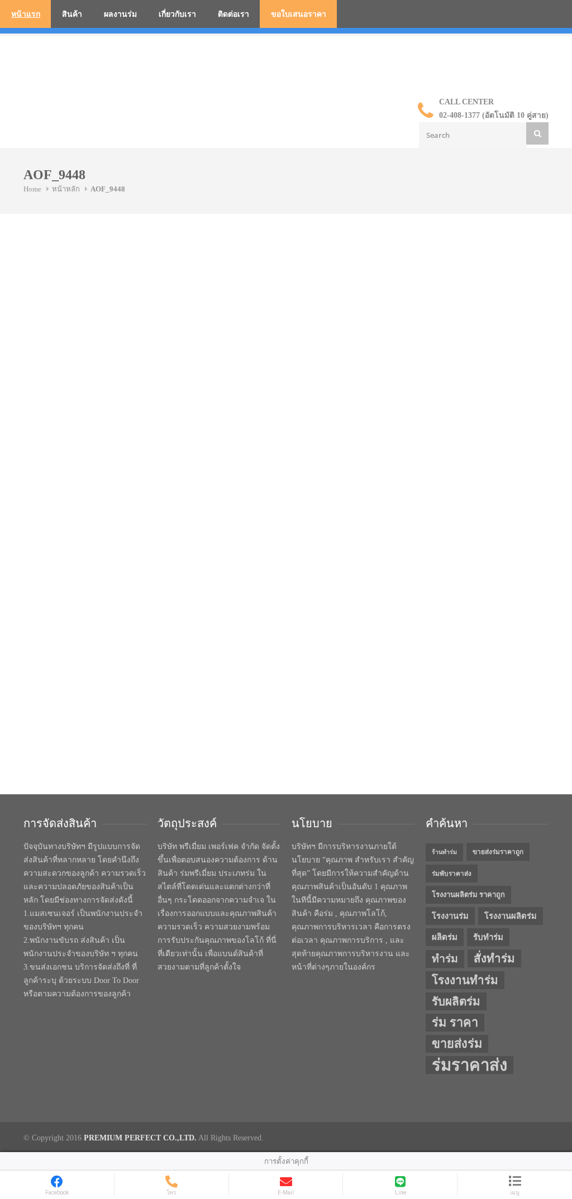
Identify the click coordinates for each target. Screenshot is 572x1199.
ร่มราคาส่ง (469, 1065)
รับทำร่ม (488, 937)
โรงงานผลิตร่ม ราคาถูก (468, 894)
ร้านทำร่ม (444, 852)
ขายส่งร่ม (457, 1044)
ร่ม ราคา (455, 1022)
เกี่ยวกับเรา (177, 14)
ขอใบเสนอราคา (298, 14)
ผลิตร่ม (444, 937)
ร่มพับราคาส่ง (451, 873)
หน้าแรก (25, 14)
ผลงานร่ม (120, 14)
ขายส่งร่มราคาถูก (498, 852)
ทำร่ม (445, 959)
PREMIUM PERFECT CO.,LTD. (140, 1138)
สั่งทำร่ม (494, 958)
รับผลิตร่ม (456, 1001)
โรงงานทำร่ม (465, 980)
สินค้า (72, 14)
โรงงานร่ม (450, 916)
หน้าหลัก (66, 189)
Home (32, 189)
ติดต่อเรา (233, 14)
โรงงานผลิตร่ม (510, 916)
